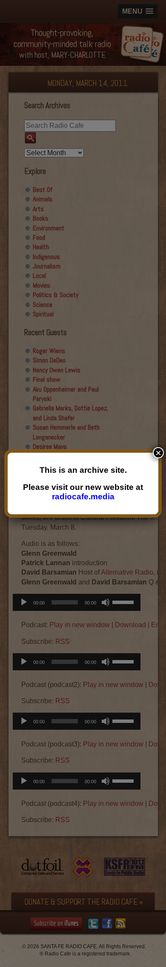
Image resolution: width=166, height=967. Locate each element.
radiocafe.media (83, 496)
